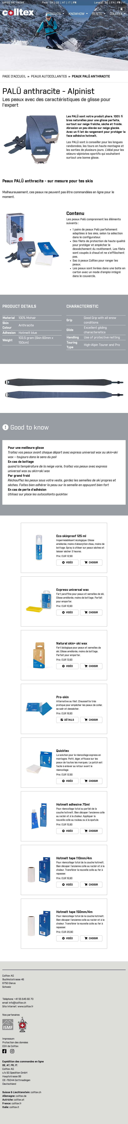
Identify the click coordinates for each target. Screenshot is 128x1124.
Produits (54, 14)
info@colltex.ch (17, 1003)
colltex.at (19, 1100)
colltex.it (14, 1107)
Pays (45, 2)
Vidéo (69, 562)
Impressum (8, 1039)
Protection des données (15, 1042)
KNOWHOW (77, 14)
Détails (69, 720)
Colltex (116, 14)
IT (69, 2)
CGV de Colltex (10, 1046)
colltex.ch (36, 1092)
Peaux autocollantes (49, 76)
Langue (98, 2)
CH (52, 2)
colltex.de (21, 1096)
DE (58, 2)
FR (74, 2)
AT (64, 2)
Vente (97, 14)
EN (113, 2)
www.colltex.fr (25, 1006)
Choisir (93, 562)
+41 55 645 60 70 (23, 999)
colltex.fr (17, 1103)
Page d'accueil (14, 76)
